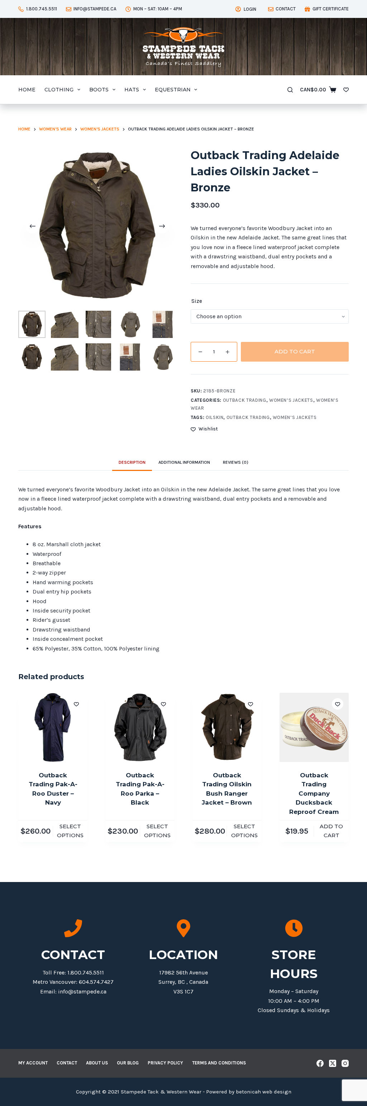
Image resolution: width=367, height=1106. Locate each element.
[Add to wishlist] (76, 704)
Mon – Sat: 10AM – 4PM (157, 8)
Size (196, 301)
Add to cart (295, 351)
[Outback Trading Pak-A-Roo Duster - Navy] (52, 727)
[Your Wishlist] (346, 89)
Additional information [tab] (184, 462)
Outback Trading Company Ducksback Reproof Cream (314, 793)
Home (26, 89)
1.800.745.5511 (41, 8)
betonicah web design (263, 1091)
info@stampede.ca (94, 8)
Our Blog (128, 1063)
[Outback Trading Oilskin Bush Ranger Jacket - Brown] (227, 727)
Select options (70, 831)
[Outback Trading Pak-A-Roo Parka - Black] (140, 727)
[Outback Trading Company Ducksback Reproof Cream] (314, 727)
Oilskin (215, 417)
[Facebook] (320, 1063)
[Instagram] (345, 1063)
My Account (33, 1063)
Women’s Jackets (291, 400)
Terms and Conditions (219, 1063)
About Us (97, 1063)
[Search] (290, 89)
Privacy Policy (165, 1063)
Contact (286, 8)
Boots (99, 89)
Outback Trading (244, 400)
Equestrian (173, 89)
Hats (131, 89)
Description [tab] (132, 462)
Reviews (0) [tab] (235, 462)
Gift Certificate (331, 8)
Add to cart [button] (331, 831)
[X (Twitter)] (332, 1063)
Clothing (58, 89)
